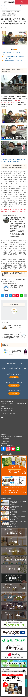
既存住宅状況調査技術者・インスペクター (11, 11)
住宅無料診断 (14, 385)
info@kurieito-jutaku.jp (11, 413)
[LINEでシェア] (21, 295)
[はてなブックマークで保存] (10, 295)
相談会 (3, 13)
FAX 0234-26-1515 (7, 410)
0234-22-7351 (8, 408)
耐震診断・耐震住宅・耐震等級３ (9, 15)
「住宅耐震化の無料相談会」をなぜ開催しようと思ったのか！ (14, 57)
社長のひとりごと (12, 13)
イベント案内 (5, 9)
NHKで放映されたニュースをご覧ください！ (13, 53)
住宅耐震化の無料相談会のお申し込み (12, 60)
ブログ (12, 9)
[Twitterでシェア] (2, 295)
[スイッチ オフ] (13, 2)
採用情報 (5, 443)
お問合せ (14, 377)
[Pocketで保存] (14, 295)
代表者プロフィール (8, 438)
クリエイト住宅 (5, 27)
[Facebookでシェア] (6, 295)
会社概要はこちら (7, 441)
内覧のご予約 (14, 393)
